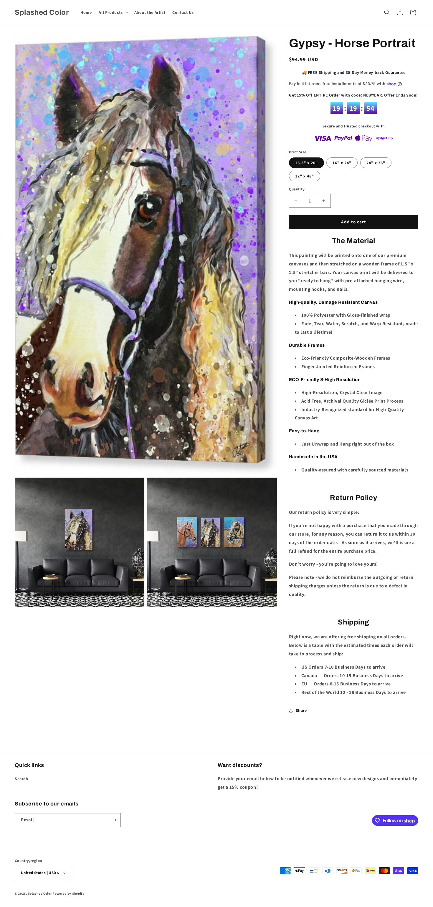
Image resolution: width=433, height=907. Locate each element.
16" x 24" (342, 162)
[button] (112, 12)
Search (21, 778)
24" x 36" (375, 162)
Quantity (297, 189)
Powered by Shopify (68, 893)
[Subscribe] (114, 820)
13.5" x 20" (306, 162)
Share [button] (301, 710)
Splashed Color (40, 893)
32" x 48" (304, 176)
